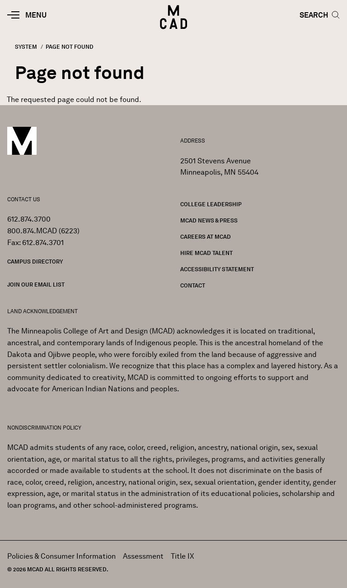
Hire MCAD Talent (206, 253)
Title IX (182, 556)
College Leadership (211, 204)
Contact (192, 285)
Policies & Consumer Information (61, 556)
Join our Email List (36, 284)
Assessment (143, 556)
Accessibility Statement (217, 269)
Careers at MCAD (205, 236)
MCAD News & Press (209, 220)
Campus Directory (35, 261)
